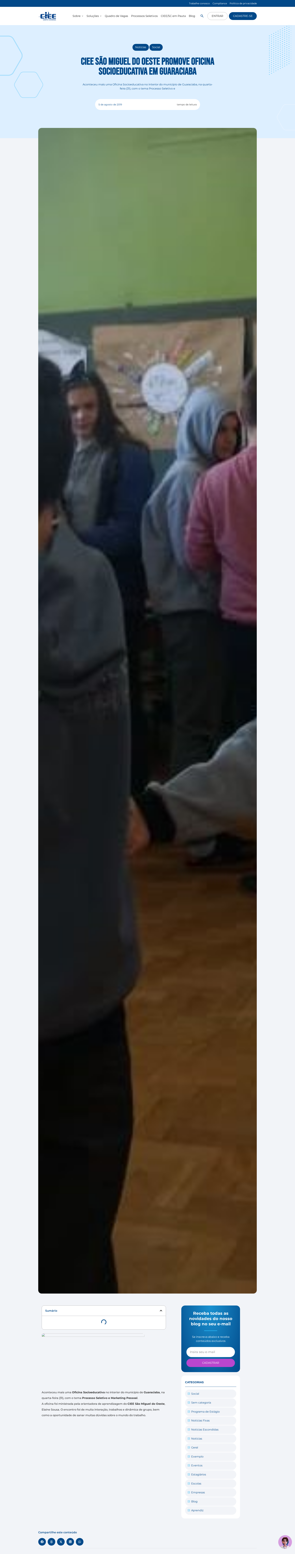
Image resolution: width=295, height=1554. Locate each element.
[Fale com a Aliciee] (285, 1542)
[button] (161, 1310)
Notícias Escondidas (205, 1429)
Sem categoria (201, 1402)
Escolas (196, 1483)
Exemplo (197, 1456)
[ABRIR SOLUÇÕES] (101, 16)
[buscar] (202, 16)
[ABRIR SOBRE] (82, 16)
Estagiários (198, 1474)
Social (156, 47)
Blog (194, 1501)
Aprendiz (197, 1510)
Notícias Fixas (200, 1420)
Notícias (140, 47)
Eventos (196, 1465)
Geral (194, 1447)
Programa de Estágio (205, 1411)
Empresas (198, 1492)
